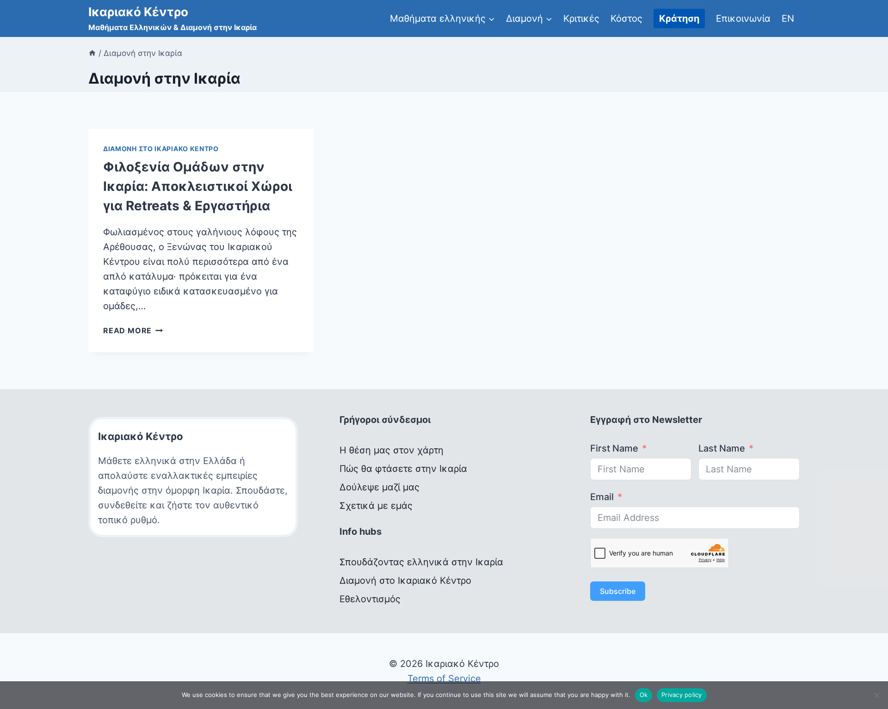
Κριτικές (581, 18)
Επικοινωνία (743, 18)
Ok (644, 694)
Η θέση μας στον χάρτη (391, 450)
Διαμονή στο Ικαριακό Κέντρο (161, 149)
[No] (876, 695)
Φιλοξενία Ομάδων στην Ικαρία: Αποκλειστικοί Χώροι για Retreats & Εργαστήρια (197, 186)
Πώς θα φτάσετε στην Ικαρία (403, 468)
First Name (614, 448)
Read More (133, 330)
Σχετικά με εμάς (376, 505)
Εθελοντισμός (370, 599)
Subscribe (617, 591)
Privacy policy (681, 694)
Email (602, 496)
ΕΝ (788, 18)
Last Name (721, 448)
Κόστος (626, 18)
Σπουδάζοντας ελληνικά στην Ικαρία (421, 562)
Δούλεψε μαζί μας (379, 487)
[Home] (92, 53)
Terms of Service (444, 678)
